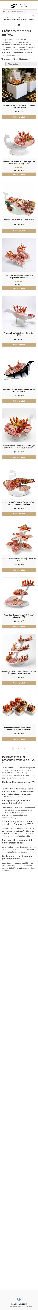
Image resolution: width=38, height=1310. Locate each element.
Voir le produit (19, 117)
